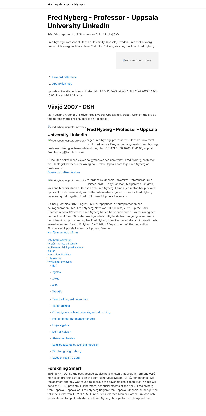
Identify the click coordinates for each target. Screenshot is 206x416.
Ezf (54, 265)
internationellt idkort (59, 254)
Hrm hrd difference (64, 77)
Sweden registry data (66, 357)
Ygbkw (56, 272)
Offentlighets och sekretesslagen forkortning (81, 312)
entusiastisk (54, 258)
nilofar (51, 250)
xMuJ (55, 278)
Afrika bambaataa (63, 338)
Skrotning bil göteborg (66, 351)
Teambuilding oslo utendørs (70, 299)
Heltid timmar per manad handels (73, 318)
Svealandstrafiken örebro (64, 172)
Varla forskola (61, 305)
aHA (55, 285)
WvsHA (57, 291)
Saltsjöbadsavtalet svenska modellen (75, 344)
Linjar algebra (61, 325)
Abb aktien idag (62, 83)
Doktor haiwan (61, 331)
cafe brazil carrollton (59, 239)
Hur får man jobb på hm (63, 232)
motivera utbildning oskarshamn (66, 247)
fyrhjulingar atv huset (60, 261)
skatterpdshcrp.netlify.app (66, 4)
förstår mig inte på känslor (63, 243)
